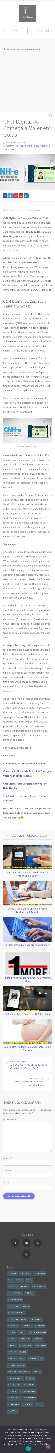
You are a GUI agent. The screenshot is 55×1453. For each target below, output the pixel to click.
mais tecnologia (36, 1358)
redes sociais (15, 1385)
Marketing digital (17, 1365)
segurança (30, 1385)
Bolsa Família (39, 1286)
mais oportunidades (18, 1352)
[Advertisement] (27, 79)
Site (7, 1182)
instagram (25, 1339)
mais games (41, 1345)
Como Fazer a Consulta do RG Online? (24, 763)
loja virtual (26, 1345)
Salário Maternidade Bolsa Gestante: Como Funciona (27, 1048)
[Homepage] (27, 13)
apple (20, 1280)
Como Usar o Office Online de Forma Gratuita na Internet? (27, 910)
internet (39, 1339)
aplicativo (26, 1273)
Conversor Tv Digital (18, 1319)
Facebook (40, 1326)
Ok (28, 1448)
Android (22, 276)
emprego (27, 1326)
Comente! (25, 143)
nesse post (45, 289)
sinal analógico (28, 1391)
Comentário (12, 1119)
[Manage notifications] (48, 1446)
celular (30, 1293)
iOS (31, 276)
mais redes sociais (17, 1358)
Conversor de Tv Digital (19, 1306)
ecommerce (14, 1326)
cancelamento (15, 1293)
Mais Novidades (38, 146)
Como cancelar (16, 1299)
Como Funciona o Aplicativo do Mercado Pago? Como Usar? (27, 874)
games (12, 1332)
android (13, 1273)
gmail (22, 1332)
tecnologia (14, 1404)
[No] (51, 1439)
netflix (31, 1378)
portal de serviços (24, 372)
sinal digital (15, 1398)
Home (8, 49)
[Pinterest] (26, 1254)
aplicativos (40, 1273)
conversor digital (17, 1313)
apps (29, 1280)
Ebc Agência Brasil (21, 747)
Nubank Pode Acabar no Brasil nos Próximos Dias (28, 979)
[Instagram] (26, 1242)
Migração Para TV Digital (20, 1372)
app (11, 1280)
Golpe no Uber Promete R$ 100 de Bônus (27, 1014)
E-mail (9, 1170)
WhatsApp (13, 1411)
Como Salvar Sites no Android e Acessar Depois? (29, 1081)
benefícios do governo (19, 1286)
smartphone (31, 1398)
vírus (40, 1404)
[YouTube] (37, 1242)
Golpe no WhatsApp (38, 1332)
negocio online (16, 1378)
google (13, 1339)
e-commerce (37, 1319)
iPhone (12, 1345)
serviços (13, 1391)
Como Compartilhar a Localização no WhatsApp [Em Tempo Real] (28, 1065)
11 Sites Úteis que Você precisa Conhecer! (27, 945)
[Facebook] (15, 1242)
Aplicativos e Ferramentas (18, 146)
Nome (9, 1158)
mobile (38, 1372)
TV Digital (28, 1404)
